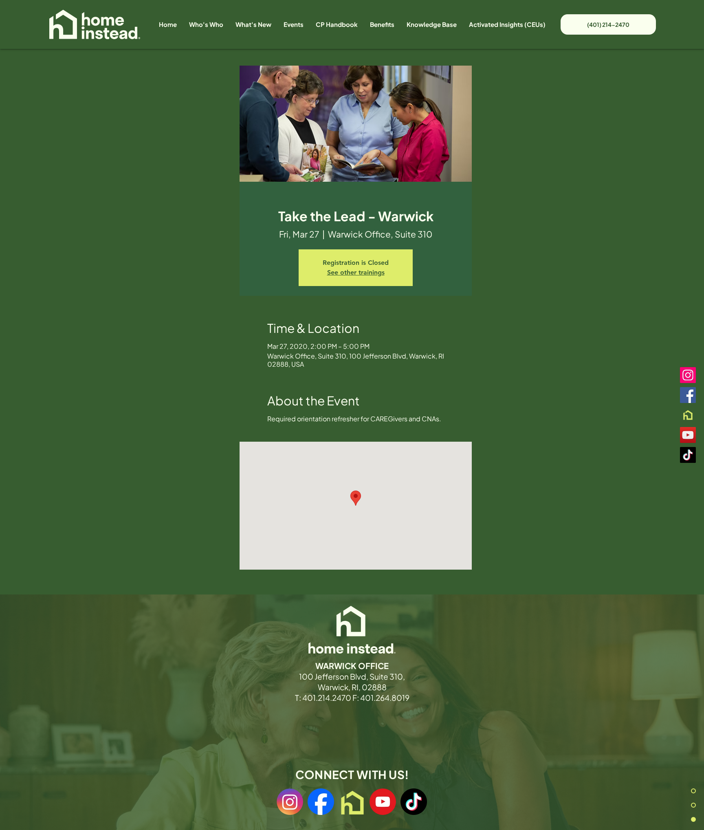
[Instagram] (688, 375)
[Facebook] (688, 395)
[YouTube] (688, 435)
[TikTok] (688, 455)
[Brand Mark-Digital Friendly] (688, 415)
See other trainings (356, 272)
